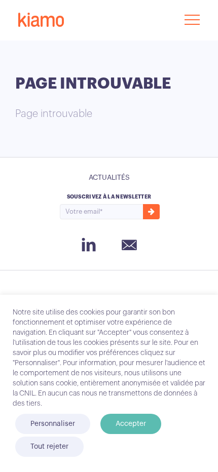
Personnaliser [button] (52, 423)
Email (129, 245)
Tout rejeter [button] (49, 446)
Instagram (88, 244)
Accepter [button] (131, 423)
